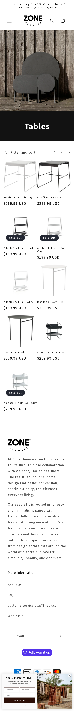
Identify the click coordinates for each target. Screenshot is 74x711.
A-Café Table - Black (49, 197)
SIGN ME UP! (19, 701)
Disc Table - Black (14, 352)
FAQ (11, 595)
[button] (9, 20)
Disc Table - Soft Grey (50, 301)
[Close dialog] (69, 675)
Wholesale (15, 616)
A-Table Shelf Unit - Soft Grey (51, 249)
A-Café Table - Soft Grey (18, 197)
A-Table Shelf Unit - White (19, 301)
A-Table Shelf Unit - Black (19, 248)
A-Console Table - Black (51, 352)
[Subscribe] (59, 636)
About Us (15, 585)
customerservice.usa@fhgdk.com (34, 605)
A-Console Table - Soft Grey (20, 403)
